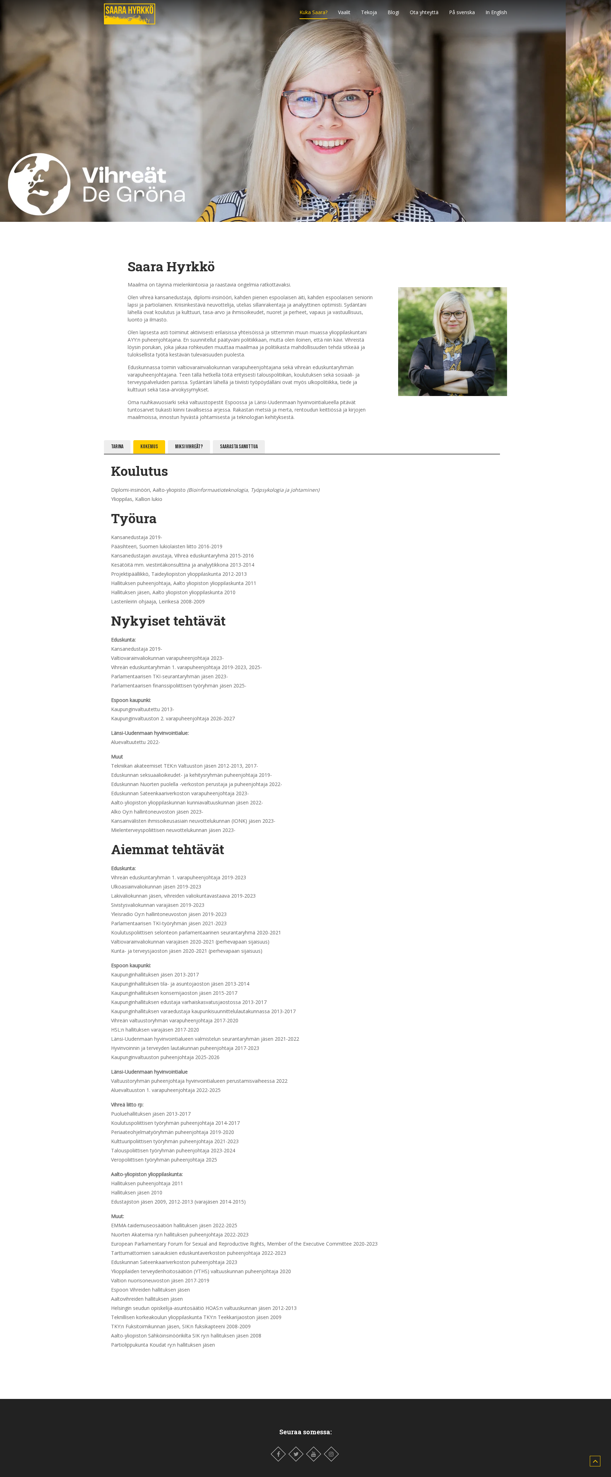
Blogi (393, 12)
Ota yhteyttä (424, 12)
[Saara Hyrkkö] (129, 12)
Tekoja (369, 12)
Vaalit (344, 12)
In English (496, 12)
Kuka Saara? (313, 12)
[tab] (117, 447)
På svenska (462, 12)
